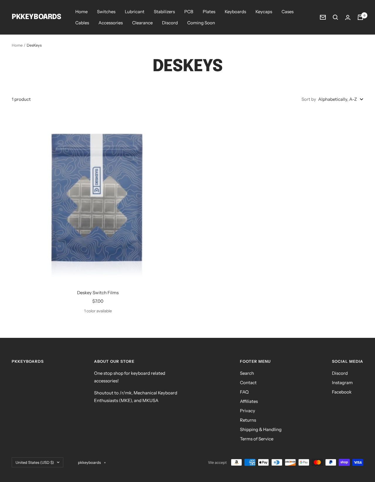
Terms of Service (256, 439)
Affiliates (249, 401)
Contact (248, 382)
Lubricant (134, 11)
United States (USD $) (35, 462)
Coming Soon (201, 22)
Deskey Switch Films (98, 292)
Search (247, 373)
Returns (248, 420)
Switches (106, 11)
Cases (288, 11)
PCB (188, 11)
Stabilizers (164, 11)
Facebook (342, 392)
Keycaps (263, 11)
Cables (82, 22)
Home (81, 11)
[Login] (347, 17)
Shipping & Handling (261, 429)
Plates (209, 11)
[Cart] (360, 17)
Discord (170, 22)
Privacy (247, 410)
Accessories (110, 22)
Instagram (342, 382)
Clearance (142, 22)
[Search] (335, 17)
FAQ (244, 392)
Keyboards (235, 11)
